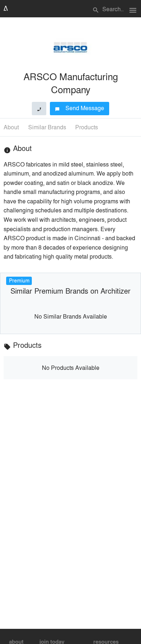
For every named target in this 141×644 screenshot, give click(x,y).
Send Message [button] (79, 108)
